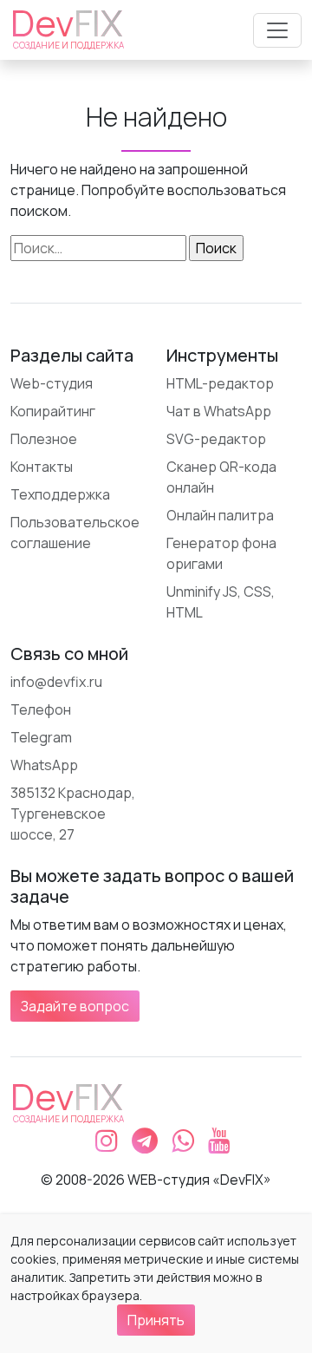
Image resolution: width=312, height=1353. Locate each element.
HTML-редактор (220, 383)
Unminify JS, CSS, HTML (220, 602)
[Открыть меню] (277, 30)
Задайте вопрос (75, 1006)
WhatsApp (44, 765)
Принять (156, 1320)
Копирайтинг (52, 411)
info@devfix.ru (56, 681)
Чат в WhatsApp (218, 411)
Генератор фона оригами (221, 553)
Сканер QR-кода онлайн (221, 477)
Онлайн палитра (220, 515)
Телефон (40, 709)
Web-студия (51, 383)
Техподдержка (60, 494)
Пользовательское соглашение (75, 532)
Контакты (41, 466)
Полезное (43, 438)
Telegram (41, 737)
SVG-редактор (216, 438)
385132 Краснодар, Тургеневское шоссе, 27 (72, 813)
